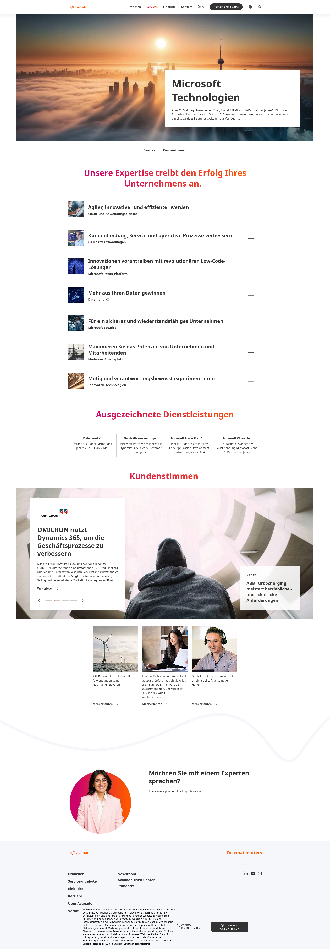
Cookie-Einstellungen (190, 927)
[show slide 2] (57, 600)
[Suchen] (260, 7)
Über (201, 7)
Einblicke (169, 7)
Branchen (134, 7)
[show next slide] (82, 600)
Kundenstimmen (174, 150)
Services (152, 7)
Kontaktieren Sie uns (226, 6)
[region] (165, 926)
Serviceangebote (82, 881)
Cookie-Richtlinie (93, 943)
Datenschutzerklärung (136, 943)
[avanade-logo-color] (78, 7)
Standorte (126, 886)
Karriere (186, 7)
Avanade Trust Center (136, 880)
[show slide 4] (73, 600)
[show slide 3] (65, 600)
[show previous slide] (39, 600)
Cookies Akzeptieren (230, 927)
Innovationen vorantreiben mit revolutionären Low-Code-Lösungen (157, 264)
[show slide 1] (48, 600)
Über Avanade (80, 903)
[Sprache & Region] (253, 7)
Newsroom (127, 873)
